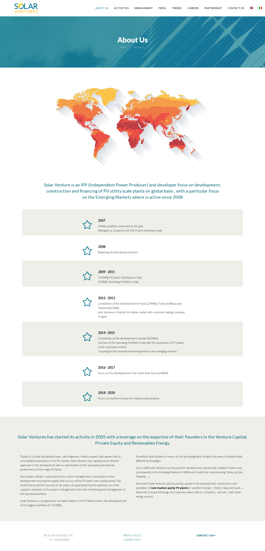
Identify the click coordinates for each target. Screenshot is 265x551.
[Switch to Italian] (260, 8)
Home (123, 47)
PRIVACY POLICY (132, 535)
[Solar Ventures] (26, 8)
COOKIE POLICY (132, 539)
